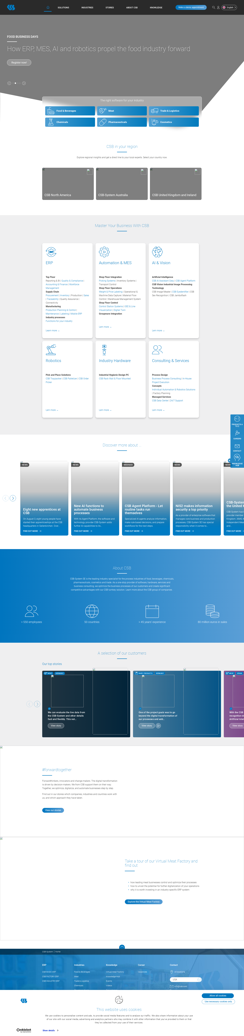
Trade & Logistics (81, 981)
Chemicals (78, 985)
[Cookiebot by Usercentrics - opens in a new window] (24, 1030)
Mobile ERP (76, 313)
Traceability (53, 299)
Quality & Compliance (72, 280)
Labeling (64, 313)
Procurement (52, 295)
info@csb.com (180, 986)
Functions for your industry (59, 321)
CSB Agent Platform (185, 280)
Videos (109, 985)
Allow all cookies (218, 995)
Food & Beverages (82, 972)
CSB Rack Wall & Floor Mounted (115, 378)
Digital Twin (120, 310)
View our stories (53, 810)
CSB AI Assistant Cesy (163, 280)
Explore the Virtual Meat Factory (144, 901)
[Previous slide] (29, 704)
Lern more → (105, 327)
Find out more (19, 62)
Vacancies (142, 972)
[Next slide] (37, 704)
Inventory (64, 295)
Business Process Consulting (166, 378)
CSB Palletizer (70, 378)
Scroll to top (122, 947)
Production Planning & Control (61, 310)
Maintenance (52, 313)
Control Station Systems (111, 306)
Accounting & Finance (56, 284)
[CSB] (11, 7)
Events (109, 981)
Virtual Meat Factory (115, 972)
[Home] (48, 7)
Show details (49, 1030)
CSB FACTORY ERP (50, 976)
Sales (86, 295)
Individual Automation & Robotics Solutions (173, 389)
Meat (76, 976)
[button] (9, 83)
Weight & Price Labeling (110, 291)
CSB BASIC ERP (49, 972)
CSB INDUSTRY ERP (51, 981)
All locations (179, 972)
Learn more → (53, 330)
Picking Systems (107, 280)
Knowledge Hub (113, 976)
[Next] (13, 498)
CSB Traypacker (53, 378)
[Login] (218, 7)
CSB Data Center (160, 400)
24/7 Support (176, 400)
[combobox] (186, 979)
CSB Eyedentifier (180, 291)
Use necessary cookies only (218, 1001)
